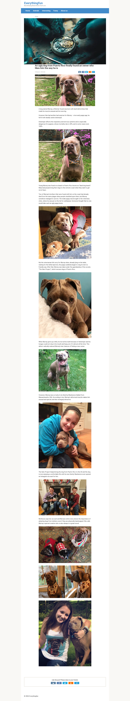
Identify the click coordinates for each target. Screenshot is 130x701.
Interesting (46, 11)
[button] (65, 41)
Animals (36, 11)
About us (64, 11)
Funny (55, 11)
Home (28, 11)
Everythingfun (33, 3)
